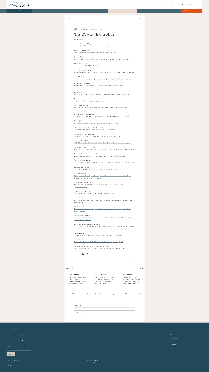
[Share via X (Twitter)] (79, 254)
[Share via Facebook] (75, 254)
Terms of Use (90, 363)
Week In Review (73, 274)
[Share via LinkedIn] (83, 254)
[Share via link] (87, 254)
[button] (141, 18)
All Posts (68, 18)
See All (141, 268)
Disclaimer (97, 363)
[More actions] (134, 29)
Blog (171, 348)
